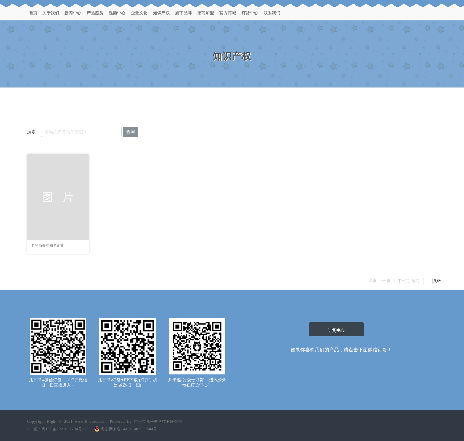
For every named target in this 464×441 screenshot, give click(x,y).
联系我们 (272, 13)
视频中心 (117, 13)
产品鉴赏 (95, 13)
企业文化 (139, 13)
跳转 (437, 281)
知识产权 (161, 13)
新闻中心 (72, 13)
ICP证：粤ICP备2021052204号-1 (56, 429)
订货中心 (250, 13)
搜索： (33, 132)
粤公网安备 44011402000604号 (129, 429)
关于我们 (50, 13)
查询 (130, 131)
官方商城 (227, 13)
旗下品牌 (183, 13)
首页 (33, 13)
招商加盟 (205, 13)
